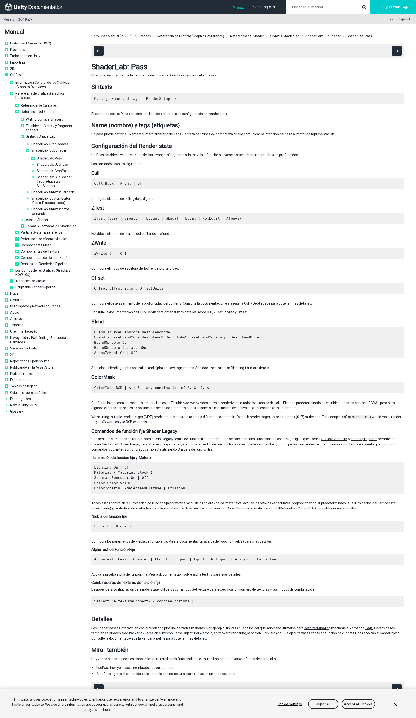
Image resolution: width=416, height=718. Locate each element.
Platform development (27, 373)
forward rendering (232, 633)
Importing (17, 62)
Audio (14, 312)
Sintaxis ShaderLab (40, 136)
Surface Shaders (334, 439)
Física (14, 293)
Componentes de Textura (40, 251)
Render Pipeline (153, 638)
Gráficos (16, 75)
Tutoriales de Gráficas (31, 281)
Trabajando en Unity (25, 56)
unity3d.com (389, 7)
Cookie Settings (290, 704)
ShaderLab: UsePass (52, 164)
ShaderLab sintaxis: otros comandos (50, 211)
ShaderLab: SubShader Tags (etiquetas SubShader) (54, 181)
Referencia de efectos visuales (44, 239)
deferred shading (317, 628)
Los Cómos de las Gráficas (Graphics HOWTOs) (42, 272)
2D (12, 68)
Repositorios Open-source (30, 361)
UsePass (103, 668)
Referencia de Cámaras (39, 105)
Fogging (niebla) (232, 541)
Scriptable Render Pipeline (35, 287)
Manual (239, 8)
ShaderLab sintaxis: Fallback (52, 192)
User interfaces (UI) (24, 331)
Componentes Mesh (36, 245)
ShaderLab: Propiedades (50, 144)
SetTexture (200, 589)
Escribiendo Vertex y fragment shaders (49, 128)
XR (12, 354)
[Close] (396, 704)
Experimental (20, 380)
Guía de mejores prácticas (29, 392)
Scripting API (264, 7)
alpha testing (203, 574)
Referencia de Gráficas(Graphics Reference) (40, 95)
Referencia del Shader (38, 112)
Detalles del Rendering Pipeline (44, 264)
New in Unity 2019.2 (25, 405)
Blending (237, 368)
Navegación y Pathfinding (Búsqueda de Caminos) (40, 340)
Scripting (17, 300)
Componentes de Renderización (45, 258)
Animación (18, 319)
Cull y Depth (147, 312)
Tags (177, 134)
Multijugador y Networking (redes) (35, 306)
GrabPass (103, 674)
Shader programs (364, 439)
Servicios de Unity (23, 348)
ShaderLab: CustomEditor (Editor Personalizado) (50, 201)
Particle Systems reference (41, 232)
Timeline (16, 325)
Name (133, 134)
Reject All (323, 704)
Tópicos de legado (24, 386)
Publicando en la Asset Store (32, 367)
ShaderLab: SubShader (48, 150)
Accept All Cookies (358, 704)
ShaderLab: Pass (49, 158)
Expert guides (20, 399)
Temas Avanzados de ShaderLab (51, 226)
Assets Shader (37, 220)
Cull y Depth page (257, 303)
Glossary (16, 411)
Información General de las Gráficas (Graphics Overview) (42, 85)
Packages (17, 49)
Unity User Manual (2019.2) (30, 43)
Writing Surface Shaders (44, 119)
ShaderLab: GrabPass (53, 171)
